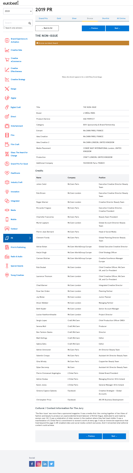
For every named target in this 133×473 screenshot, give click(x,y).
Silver (74, 18)
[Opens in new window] (32, 464)
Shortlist (105, 18)
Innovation (15, 192)
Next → (117, 28)
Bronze (90, 18)
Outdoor (14, 229)
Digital (13, 98)
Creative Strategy (18, 79)
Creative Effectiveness (16, 70)
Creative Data (16, 50)
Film (12, 135)
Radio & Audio (16, 256)
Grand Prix (43, 18)
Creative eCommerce (16, 59)
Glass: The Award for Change (19, 154)
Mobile (13, 219)
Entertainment (17, 126)
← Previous (93, 28)
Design (13, 89)
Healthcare (15, 173)
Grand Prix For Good (19, 164)
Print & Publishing (18, 247)
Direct (13, 116)
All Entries (121, 18)
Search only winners (14, 28)
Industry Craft (16, 182)
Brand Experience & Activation (19, 40)
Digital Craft (16, 107)
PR (12, 238)
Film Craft (15, 144)
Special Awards (17, 266)
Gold (59, 18)
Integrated (15, 201)
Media (13, 210)
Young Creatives (17, 275)
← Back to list (47, 28)
